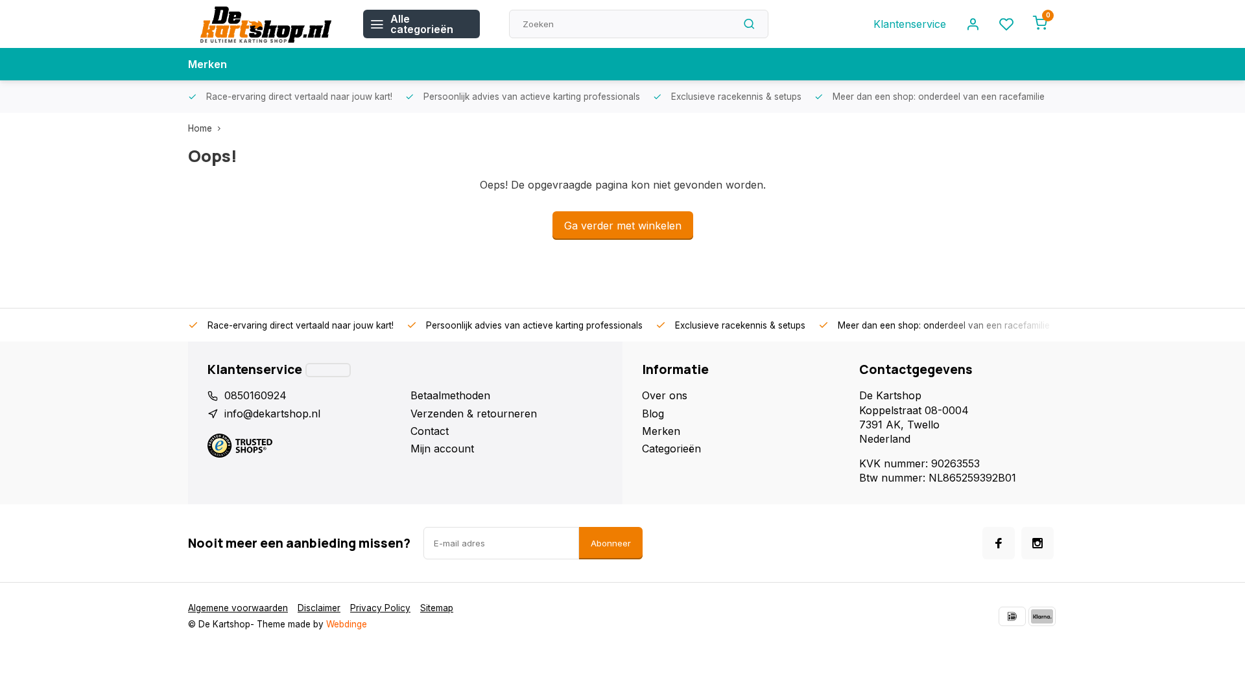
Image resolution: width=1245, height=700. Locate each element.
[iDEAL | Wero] (1012, 616)
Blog (653, 413)
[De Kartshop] (266, 24)
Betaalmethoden (450, 395)
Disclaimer (319, 608)
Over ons (664, 395)
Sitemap (436, 608)
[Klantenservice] (328, 370)
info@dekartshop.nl (272, 413)
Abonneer (611, 543)
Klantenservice (909, 24)
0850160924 (255, 395)
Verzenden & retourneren (473, 413)
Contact (429, 431)
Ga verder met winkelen (623, 225)
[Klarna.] (1042, 616)
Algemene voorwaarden (238, 608)
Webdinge (346, 624)
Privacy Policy (380, 608)
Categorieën (671, 448)
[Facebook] (998, 543)
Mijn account (442, 448)
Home (200, 128)
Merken (207, 64)
